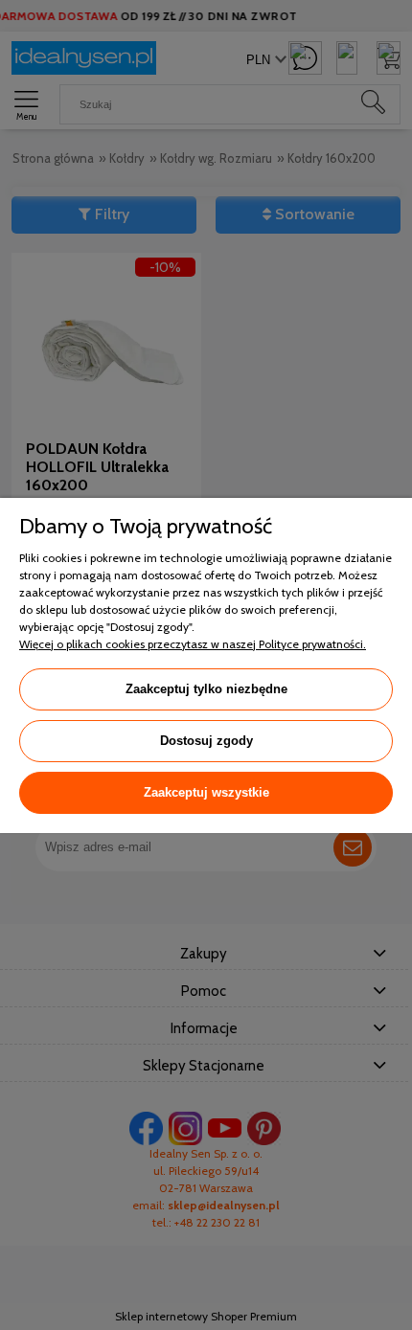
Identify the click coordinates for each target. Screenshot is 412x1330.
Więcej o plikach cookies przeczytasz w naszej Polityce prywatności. (192, 644)
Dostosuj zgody (206, 740)
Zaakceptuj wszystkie (206, 792)
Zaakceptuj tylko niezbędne (206, 689)
